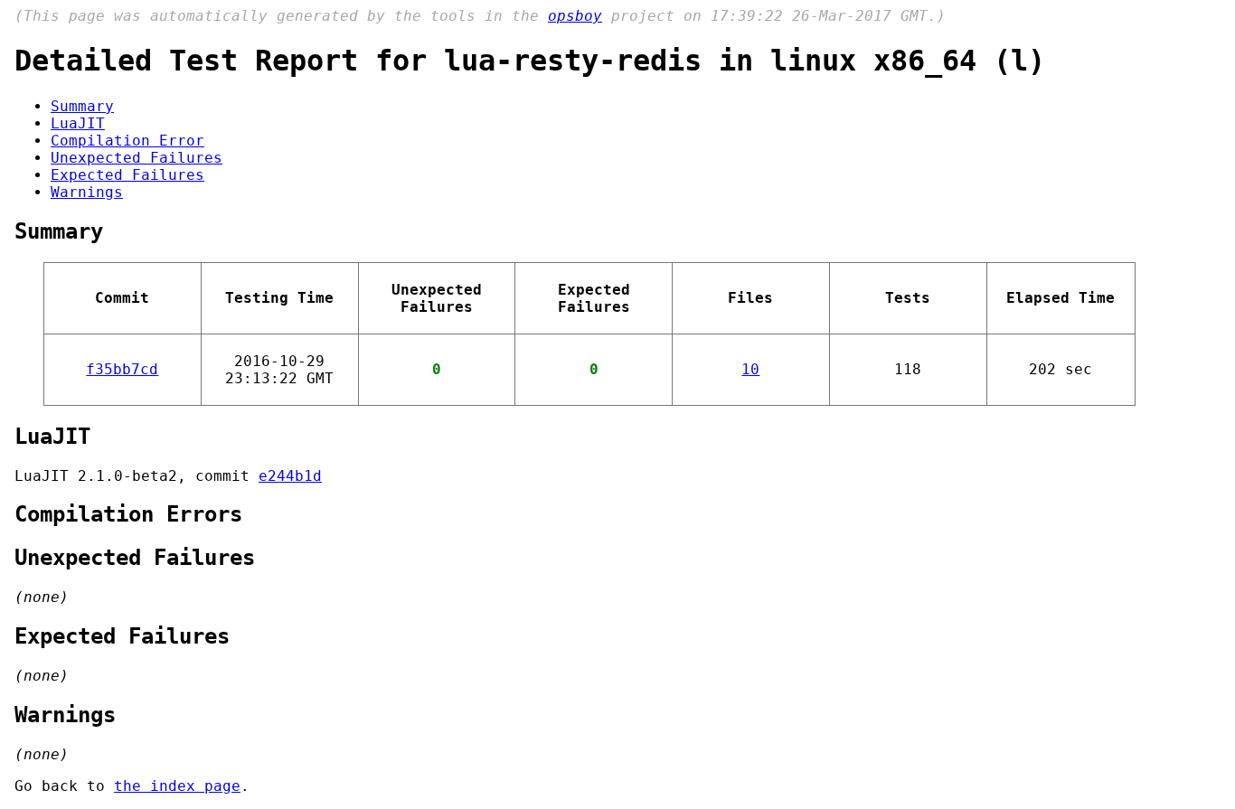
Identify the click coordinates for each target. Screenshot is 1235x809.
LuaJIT (78, 123)
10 (750, 369)
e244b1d (290, 475)
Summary (82, 106)
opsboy (575, 15)
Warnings (87, 192)
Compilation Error (127, 140)
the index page (177, 786)
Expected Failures (127, 174)
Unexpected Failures (136, 157)
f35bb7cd (122, 369)
